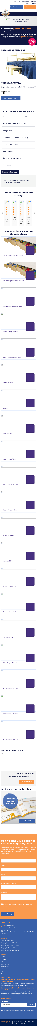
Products (7, 31)
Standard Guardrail (9, 586)
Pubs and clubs (8, 165)
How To (3, 971)
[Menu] (35, 13)
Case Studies (5, 964)
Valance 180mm (8, 536)
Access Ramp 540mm (10, 739)
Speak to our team (26, 37)
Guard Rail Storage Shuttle (12, 357)
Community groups (10, 144)
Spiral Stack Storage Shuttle (12, 306)
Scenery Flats (7, 434)
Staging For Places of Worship (10, 945)
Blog (2, 974)
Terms (33, 1022)
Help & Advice (5, 966)
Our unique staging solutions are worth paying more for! (17, 989)
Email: (3, 865)
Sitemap (23, 1023)
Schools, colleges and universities (15, 117)
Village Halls (7, 131)
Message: (4, 892)
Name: (3, 857)
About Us (3, 959)
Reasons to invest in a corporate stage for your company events (18, 980)
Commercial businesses (12, 158)
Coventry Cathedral (24, 773)
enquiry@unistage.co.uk (12, 927)
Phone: (3, 874)
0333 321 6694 (31, 4)
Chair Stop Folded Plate (11, 663)
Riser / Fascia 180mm (10, 459)
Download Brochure (10, 98)
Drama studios (8, 151)
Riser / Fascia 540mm (10, 510)
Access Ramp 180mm (10, 688)
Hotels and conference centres (15, 124)
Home (2, 31)
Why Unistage (5, 969)
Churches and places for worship (15, 137)
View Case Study (26, 782)
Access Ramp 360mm (10, 714)
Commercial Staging (7, 940)
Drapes (5, 408)
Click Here (27, 821)
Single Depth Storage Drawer (13, 255)
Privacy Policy (15, 1023)
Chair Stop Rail (8, 637)
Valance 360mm (8, 561)
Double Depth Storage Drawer (13, 281)
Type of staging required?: (9, 883)
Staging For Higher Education (9, 943)
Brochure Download (16, 7)
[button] (33, 56)
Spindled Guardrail (9, 612)
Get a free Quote (30, 7)
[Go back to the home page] (5, 14)
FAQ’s (2, 961)
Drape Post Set (8, 383)
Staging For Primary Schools (9, 948)
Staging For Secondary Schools (10, 950)
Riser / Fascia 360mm (10, 485)
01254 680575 (9, 925)
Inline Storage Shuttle (10, 332)
